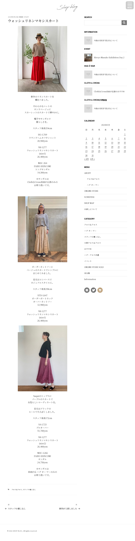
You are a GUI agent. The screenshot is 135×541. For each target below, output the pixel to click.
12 (106, 142)
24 (92, 151)
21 (119, 146)
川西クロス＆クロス (92, 243)
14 (119, 142)
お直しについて (90, 209)
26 (106, 151)
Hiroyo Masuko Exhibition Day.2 (109, 57)
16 (86, 146)
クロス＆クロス (17, 489)
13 (112, 142)
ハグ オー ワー (93, 185)
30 (86, 155)
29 (125, 151)
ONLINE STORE (91, 191)
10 (92, 142)
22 (125, 146)
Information (90, 279)
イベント (88, 261)
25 (99, 151)
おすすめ (88, 249)
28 (119, 151)
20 (112, 146)
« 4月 (86, 159)
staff (26, 17)
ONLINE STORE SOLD (94, 267)
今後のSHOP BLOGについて (106, 40)
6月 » (92, 159)
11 (99, 142)
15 (125, 142)
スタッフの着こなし (29, 489)
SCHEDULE (89, 197)
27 (112, 151)
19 (106, 146)
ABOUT (87, 173)
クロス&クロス (93, 179)
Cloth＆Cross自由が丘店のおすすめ (109, 91)
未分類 (87, 273)
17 (92, 146)
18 (99, 146)
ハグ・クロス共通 (91, 255)
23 (86, 151)
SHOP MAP (89, 203)
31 (92, 155)
